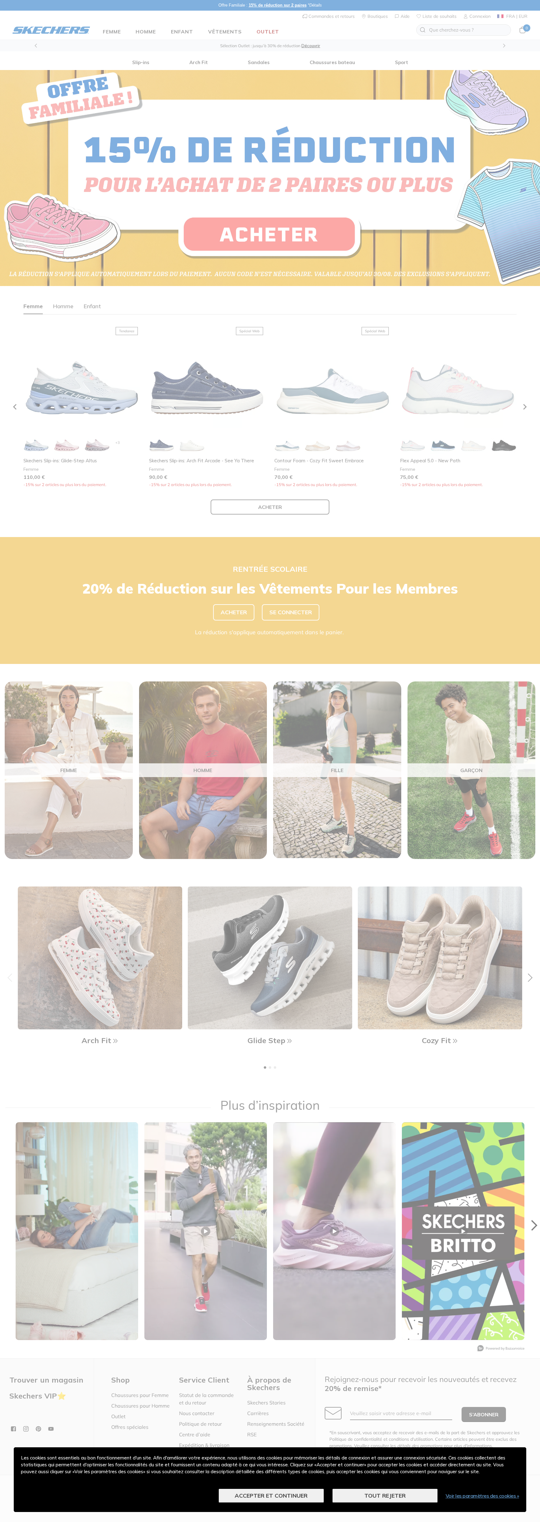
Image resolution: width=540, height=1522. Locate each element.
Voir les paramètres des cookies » (482, 1496)
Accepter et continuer (271, 1495)
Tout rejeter (385, 1495)
